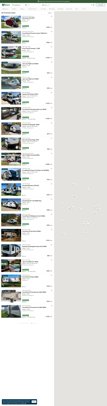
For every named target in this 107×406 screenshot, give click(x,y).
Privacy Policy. (24, 403)
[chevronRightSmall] (35, 323)
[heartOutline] (51, 16)
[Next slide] (19, 22)
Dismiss (34, 401)
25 (31, 323)
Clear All (84, 8)
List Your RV (100, 5)
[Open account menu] (92, 5)
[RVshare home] (6, 5)
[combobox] (18, 5)
